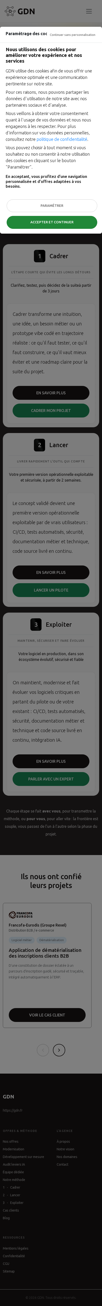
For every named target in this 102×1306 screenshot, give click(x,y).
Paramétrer (52, 206)
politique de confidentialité (62, 139)
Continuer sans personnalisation (72, 35)
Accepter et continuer (52, 222)
